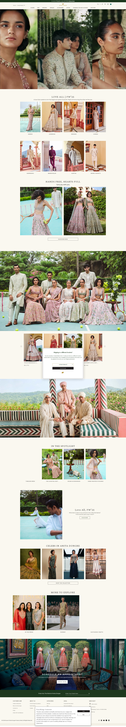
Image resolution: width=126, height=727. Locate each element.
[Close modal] (81, 350)
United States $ (63, 364)
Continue (63, 368)
